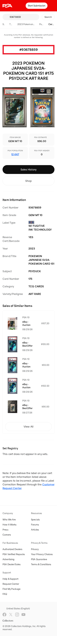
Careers (7, 534)
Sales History (28, 169)
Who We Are (9, 519)
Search (48, 17)
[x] (11, 614)
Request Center (11, 584)
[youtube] (23, 614)
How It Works (10, 524)
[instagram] (17, 614)
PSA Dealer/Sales (12, 564)
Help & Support (10, 579)
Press (5, 529)
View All (28, 426)
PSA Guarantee (39, 559)
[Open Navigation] (52, 5)
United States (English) (18, 608)
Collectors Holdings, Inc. (23, 626)
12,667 (15, 154)
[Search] (6, 17)
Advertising (8, 559)
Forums (35, 524)
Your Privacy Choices (42, 554)
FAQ (5, 594)
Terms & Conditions (41, 564)
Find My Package (11, 589)
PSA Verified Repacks (14, 554)
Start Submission (36, 5)
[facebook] (4, 614)
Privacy (35, 549)
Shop (28, 180)
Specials (35, 519)
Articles (35, 529)
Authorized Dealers (12, 549)
